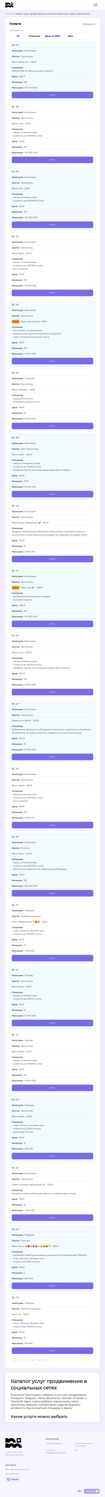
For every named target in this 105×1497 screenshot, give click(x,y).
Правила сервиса (54, 1443)
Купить (52, 95)
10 (47, 1360)
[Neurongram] (13, 1443)
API (76, 1450)
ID (18, 36)
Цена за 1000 (52, 36)
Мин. (70, 36)
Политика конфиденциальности (56, 1451)
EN (79, 1491)
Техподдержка (12, 1473)
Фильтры (88, 24)
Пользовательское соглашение (83, 1444)
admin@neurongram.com (17, 1469)
